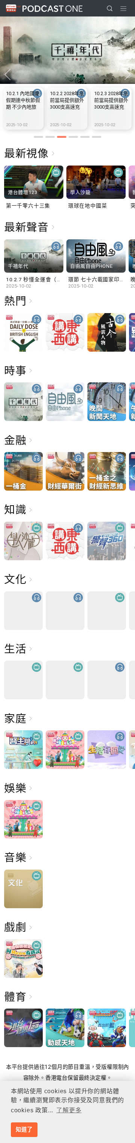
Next (127, 74)
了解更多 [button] (68, 1110)
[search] (109, 8)
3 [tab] (61, 137)
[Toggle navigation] (123, 8)
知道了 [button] (24, 1130)
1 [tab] (38, 137)
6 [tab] (96, 137)
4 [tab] (73, 137)
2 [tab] (50, 137)
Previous (7, 74)
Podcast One (52, 8)
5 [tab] (85, 137)
